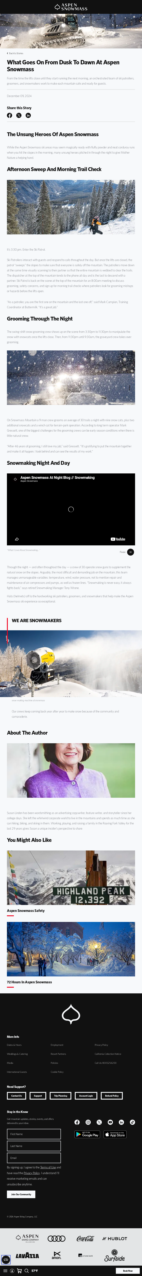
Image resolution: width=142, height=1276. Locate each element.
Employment (57, 1045)
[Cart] (19, 1270)
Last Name (16, 1146)
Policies (54, 1063)
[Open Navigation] (5, 1271)
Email (13, 1158)
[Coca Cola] (86, 1238)
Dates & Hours (14, 1045)
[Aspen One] (27, 1238)
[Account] (12, 1271)
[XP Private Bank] (85, 1255)
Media (10, 1063)
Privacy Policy (101, 1045)
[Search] (27, 1271)
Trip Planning (60, 1095)
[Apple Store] (115, 1169)
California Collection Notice (108, 1054)
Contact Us (16, 1095)
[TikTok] (132, 1122)
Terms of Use (48, 1167)
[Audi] (56, 1238)
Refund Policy (112, 1095)
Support (38, 1095)
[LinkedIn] (121, 1122)
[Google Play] (87, 1169)
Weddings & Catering (17, 1054)
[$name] (77, 1122)
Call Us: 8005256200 (106, 1063)
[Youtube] (110, 1122)
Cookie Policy (57, 1072)
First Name (16, 1134)
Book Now (128, 1270)
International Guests (17, 1072)
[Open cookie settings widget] (6, 1260)
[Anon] (56, 1255)
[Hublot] (114, 1238)
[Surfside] (114, 1255)
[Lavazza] (27, 1255)
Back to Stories (16, 53)
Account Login (86, 1095)
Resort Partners (58, 1054)
